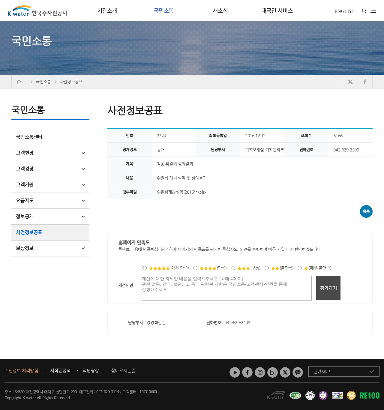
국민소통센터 (29, 137)
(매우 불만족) (319, 267)
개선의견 (125, 285)
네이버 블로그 (272, 372)
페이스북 (247, 372)
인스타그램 (260, 372)
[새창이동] (294, 393)
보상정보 (24, 248)
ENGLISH (344, 11)
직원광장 (90, 371)
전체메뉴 (373, 10)
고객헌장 (24, 153)
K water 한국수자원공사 (38, 10)
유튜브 (235, 372)
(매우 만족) (179, 267)
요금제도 (24, 200)
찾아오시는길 (123, 371)
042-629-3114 (107, 391)
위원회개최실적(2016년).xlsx (181, 192)
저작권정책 (60, 371)
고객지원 (24, 184)
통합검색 (364, 10)
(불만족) (287, 267)
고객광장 (24, 169)
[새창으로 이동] (350, 82)
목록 (366, 211)
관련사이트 (323, 371)
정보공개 (24, 216)
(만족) (222, 267)
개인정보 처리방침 (21, 371)
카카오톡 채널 (297, 372)
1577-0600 (148, 391)
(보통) (255, 267)
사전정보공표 (29, 232)
